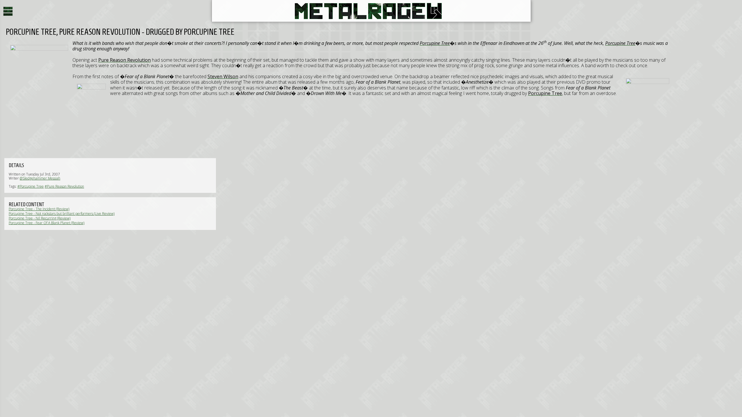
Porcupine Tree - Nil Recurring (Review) (39, 218)
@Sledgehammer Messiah (40, 178)
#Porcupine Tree (30, 186)
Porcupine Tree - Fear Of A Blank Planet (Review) (46, 222)
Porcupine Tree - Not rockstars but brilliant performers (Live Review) (61, 213)
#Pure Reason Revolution (64, 186)
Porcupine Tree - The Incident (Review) (39, 208)
